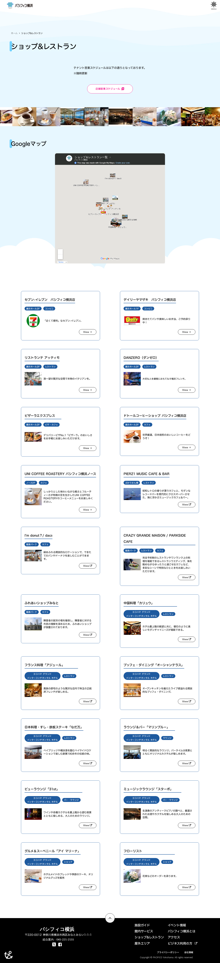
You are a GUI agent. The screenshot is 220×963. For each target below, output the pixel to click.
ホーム (14, 33)
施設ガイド (142, 925)
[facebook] (54, 944)
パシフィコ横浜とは (181, 931)
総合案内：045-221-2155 (58, 939)
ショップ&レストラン (149, 937)
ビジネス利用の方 (180, 943)
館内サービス (144, 931)
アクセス (174, 937)
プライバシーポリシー (168, 952)
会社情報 (188, 952)
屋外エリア (142, 943)
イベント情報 (177, 925)
